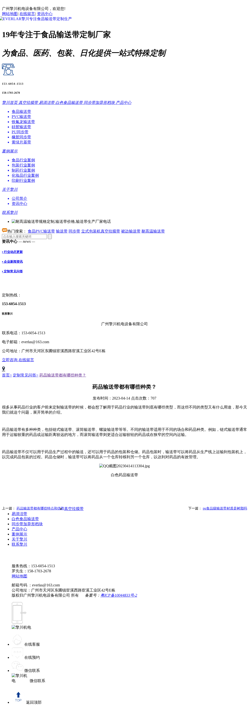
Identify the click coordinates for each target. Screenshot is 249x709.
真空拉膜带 (74, 509)
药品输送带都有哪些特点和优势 (40, 508)
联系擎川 (19, 544)
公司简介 (19, 198)
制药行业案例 (23, 170)
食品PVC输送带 (41, 231)
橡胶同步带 (21, 137)
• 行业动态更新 (12, 252)
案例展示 (19, 534)
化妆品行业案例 (25, 175)
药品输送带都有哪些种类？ (62, 375)
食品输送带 (21, 111)
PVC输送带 (21, 117)
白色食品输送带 (25, 519)
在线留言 (27, 14)
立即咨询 (10, 360)
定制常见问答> (25, 375)
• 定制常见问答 (12, 271)
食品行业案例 (23, 160)
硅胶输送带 (21, 127)
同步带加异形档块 (27, 524)
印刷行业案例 (23, 180)
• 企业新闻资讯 (12, 261)
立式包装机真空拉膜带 (100, 231)
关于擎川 (19, 539)
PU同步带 (20, 132)
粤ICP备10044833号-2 (118, 595)
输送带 (62, 231)
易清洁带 (19, 514)
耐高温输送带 (153, 231)
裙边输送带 (131, 231)
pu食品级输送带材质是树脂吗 (225, 508)
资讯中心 (45, 14)
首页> (7, 375)
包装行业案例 (23, 165)
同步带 (74, 231)
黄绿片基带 (21, 142)
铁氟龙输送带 (23, 122)
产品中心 (19, 529)
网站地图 (10, 14)
